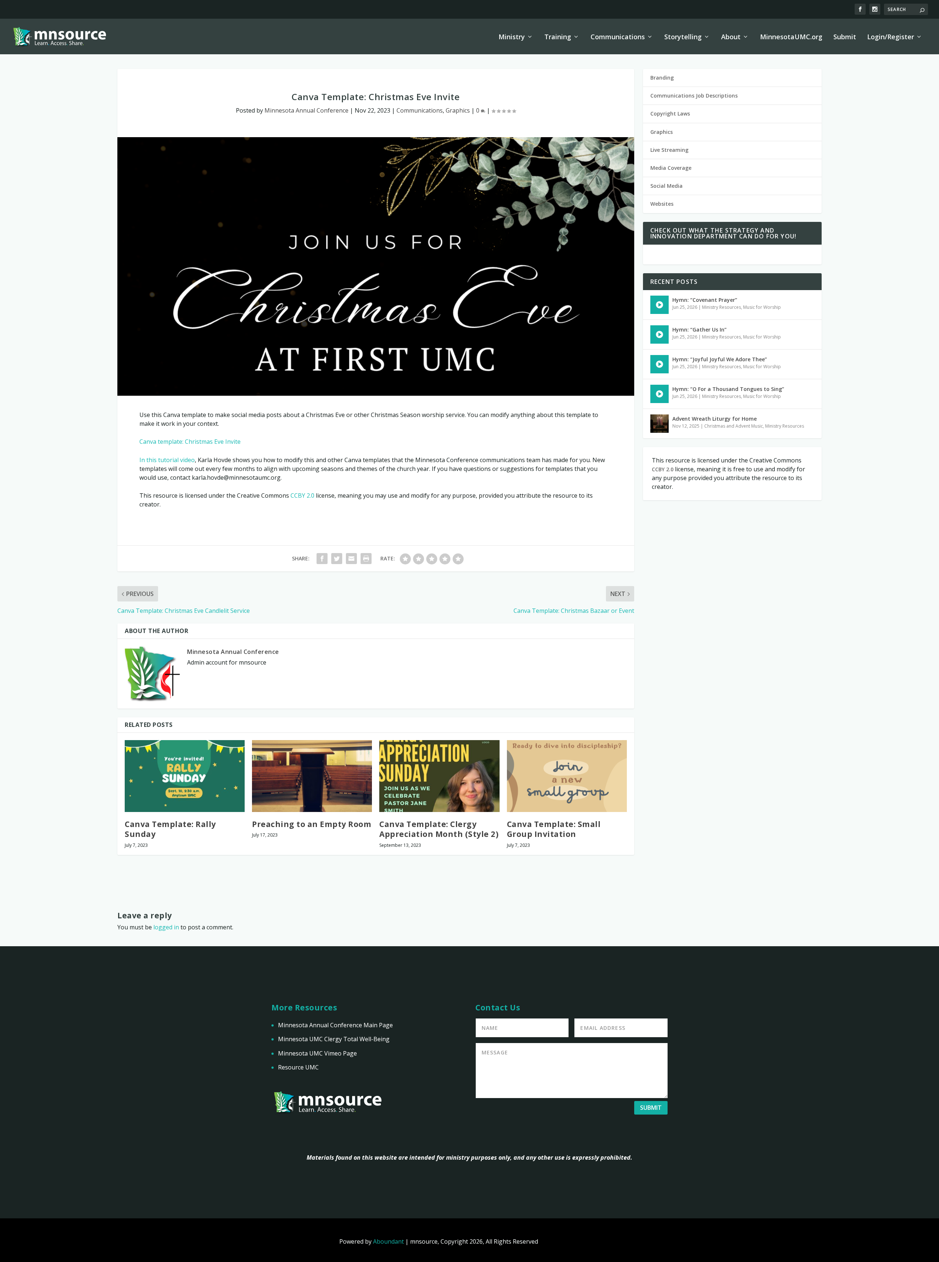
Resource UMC (298, 1067)
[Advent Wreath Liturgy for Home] (659, 423)
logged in (166, 927)
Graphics (458, 110)
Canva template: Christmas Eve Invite (190, 442)
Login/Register (890, 37)
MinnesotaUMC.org (791, 37)
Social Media (666, 185)
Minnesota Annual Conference (306, 110)
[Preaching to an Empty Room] (312, 776)
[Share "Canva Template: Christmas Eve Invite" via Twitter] (336, 558)
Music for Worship (762, 307)
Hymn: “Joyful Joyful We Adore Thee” (719, 359)
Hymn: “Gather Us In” (699, 329)
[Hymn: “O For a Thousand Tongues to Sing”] (659, 394)
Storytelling (683, 37)
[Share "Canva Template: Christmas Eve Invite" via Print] (366, 558)
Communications (618, 37)
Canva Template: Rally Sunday (170, 829)
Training (557, 37)
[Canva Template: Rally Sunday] (185, 776)
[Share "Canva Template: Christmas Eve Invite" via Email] (351, 558)
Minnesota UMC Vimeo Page (317, 1053)
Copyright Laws (670, 113)
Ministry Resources (721, 307)
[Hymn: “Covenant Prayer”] (659, 305)
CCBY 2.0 (302, 495)
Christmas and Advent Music (733, 426)
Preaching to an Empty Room (311, 824)
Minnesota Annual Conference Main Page (335, 1025)
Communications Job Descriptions (694, 95)
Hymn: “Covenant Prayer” (704, 299)
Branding (662, 77)
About (731, 37)
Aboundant (388, 1241)
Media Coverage (670, 167)
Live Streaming (669, 149)
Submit (844, 37)
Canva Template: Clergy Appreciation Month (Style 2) (438, 829)
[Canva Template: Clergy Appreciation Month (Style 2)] (439, 776)
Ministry (511, 37)
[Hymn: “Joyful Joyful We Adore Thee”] (659, 364)
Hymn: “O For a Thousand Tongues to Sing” (728, 388)
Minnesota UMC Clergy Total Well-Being (334, 1039)
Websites (661, 203)
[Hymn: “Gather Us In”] (659, 334)
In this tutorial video (167, 460)
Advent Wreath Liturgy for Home (714, 418)
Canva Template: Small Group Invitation (554, 829)
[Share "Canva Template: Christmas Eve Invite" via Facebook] (322, 558)
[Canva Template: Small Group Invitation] (567, 776)
